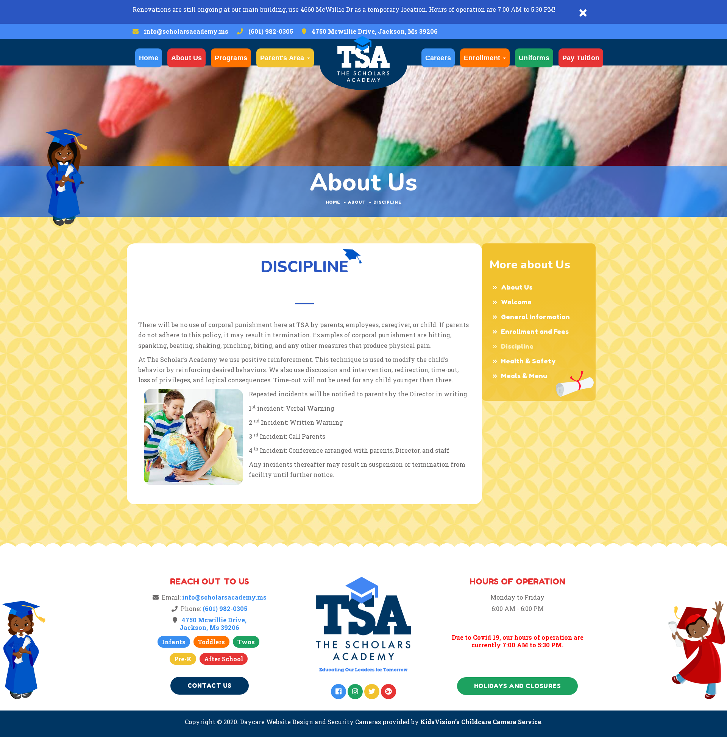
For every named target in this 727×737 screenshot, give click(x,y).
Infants (174, 642)
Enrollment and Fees (535, 331)
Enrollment (483, 58)
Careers (438, 58)
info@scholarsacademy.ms (186, 31)
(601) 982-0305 (270, 31)
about (357, 202)
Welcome (516, 302)
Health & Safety (528, 361)
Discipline (517, 346)
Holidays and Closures (517, 686)
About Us (186, 58)
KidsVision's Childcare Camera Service (480, 722)
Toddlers (211, 642)
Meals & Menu (524, 376)
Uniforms (534, 58)
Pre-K (183, 659)
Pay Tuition (580, 58)
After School (223, 659)
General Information (535, 317)
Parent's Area (283, 58)
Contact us (209, 685)
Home (148, 58)
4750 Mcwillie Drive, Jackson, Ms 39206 (375, 31)
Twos (246, 642)
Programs (231, 58)
